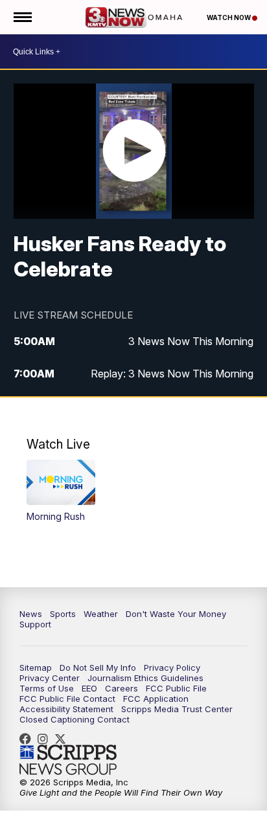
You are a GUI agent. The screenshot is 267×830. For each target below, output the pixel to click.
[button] (61, 491)
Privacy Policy (172, 667)
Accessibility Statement (66, 709)
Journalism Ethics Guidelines (145, 678)
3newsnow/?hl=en (46, 739)
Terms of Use (46, 688)
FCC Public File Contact (67, 698)
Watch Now (229, 17)
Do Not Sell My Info (98, 667)
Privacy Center (49, 678)
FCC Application (156, 698)
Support (35, 624)
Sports (63, 614)
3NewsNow (28, 739)
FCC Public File (176, 688)
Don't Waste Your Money (176, 614)
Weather (101, 614)
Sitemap (35, 667)
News (30, 614)
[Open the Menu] (22, 17)
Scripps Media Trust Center (177, 709)
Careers (121, 688)
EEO (89, 688)
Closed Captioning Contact (74, 719)
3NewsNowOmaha (63, 739)
